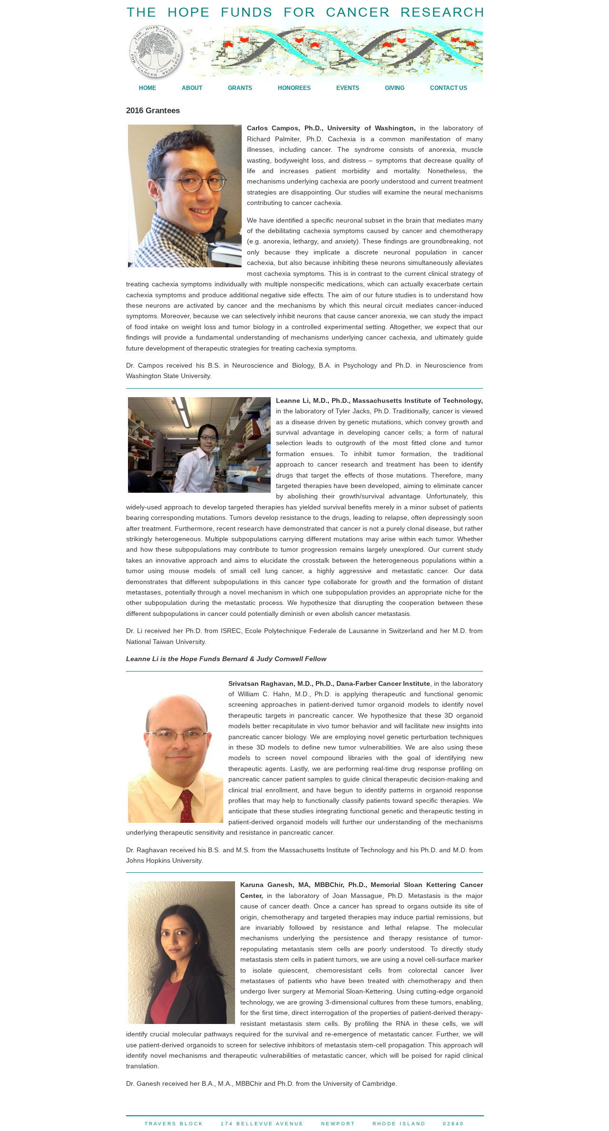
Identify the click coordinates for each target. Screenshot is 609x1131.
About (192, 88)
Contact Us (448, 88)
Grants (240, 88)
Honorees (294, 88)
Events (347, 88)
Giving (394, 88)
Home (147, 88)
